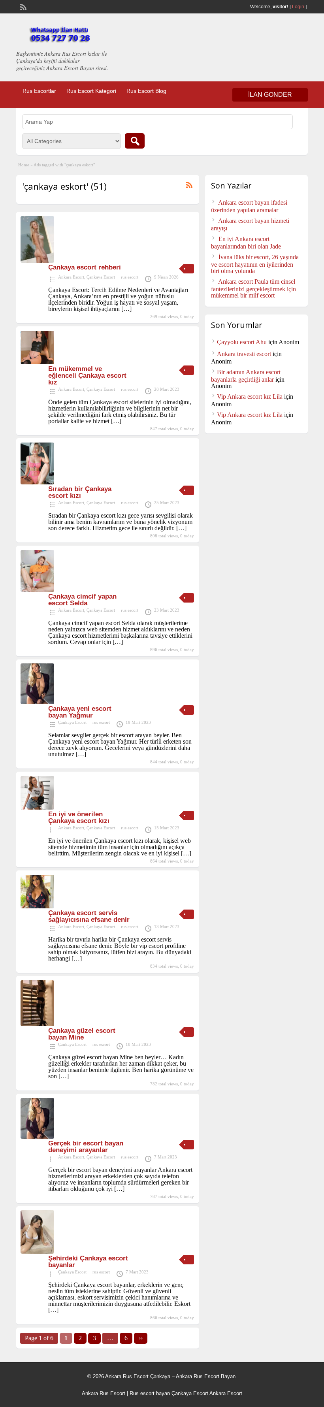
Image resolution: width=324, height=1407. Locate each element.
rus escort (129, 277)
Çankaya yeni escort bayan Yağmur (79, 712)
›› (141, 1338)
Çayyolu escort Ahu (242, 342)
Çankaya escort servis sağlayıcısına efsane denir (89, 916)
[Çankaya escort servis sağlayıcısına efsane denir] (37, 906)
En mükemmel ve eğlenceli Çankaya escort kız (87, 375)
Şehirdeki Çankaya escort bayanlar (88, 1261)
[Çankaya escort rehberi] (37, 260)
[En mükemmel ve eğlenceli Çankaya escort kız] (37, 362)
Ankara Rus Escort (103, 1393)
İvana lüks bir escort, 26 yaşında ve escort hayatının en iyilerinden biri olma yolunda (255, 264)
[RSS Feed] (22, 6)
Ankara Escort (71, 277)
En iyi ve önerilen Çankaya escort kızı (78, 817)
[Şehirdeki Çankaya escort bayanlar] (37, 1251)
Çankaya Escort (101, 277)
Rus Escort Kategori (91, 91)
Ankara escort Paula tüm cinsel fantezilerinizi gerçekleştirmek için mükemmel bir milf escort (253, 288)
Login (298, 6)
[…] (126, 308)
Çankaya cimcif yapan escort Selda (82, 600)
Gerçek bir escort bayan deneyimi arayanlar (85, 1147)
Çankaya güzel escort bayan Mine (81, 1034)
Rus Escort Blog (146, 91)
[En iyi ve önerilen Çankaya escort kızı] (37, 807)
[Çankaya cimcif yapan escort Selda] (37, 589)
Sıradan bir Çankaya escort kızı (79, 492)
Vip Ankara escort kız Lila (250, 396)
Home (23, 164)
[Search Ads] (135, 141)
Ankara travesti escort (244, 353)
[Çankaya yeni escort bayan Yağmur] (37, 702)
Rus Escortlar (39, 91)
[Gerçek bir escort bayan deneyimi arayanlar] (37, 1136)
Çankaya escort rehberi (84, 267)
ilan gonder (270, 94)
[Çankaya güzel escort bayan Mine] (37, 1024)
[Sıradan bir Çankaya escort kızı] (37, 482)
